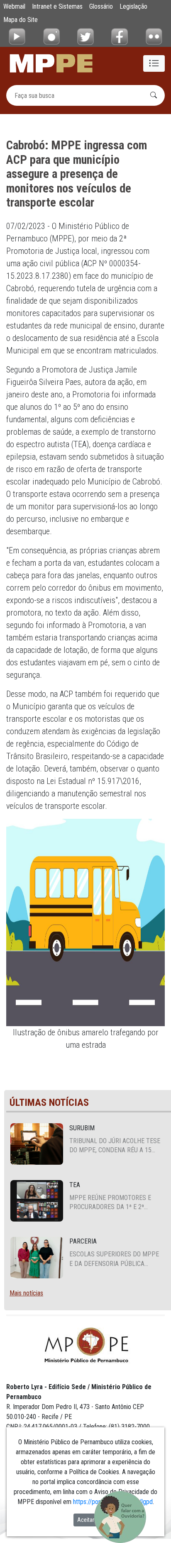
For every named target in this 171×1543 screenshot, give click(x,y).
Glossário (101, 6)
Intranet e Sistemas (57, 6)
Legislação (133, 6)
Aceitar (85, 1519)
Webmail (14, 6)
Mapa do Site (20, 20)
